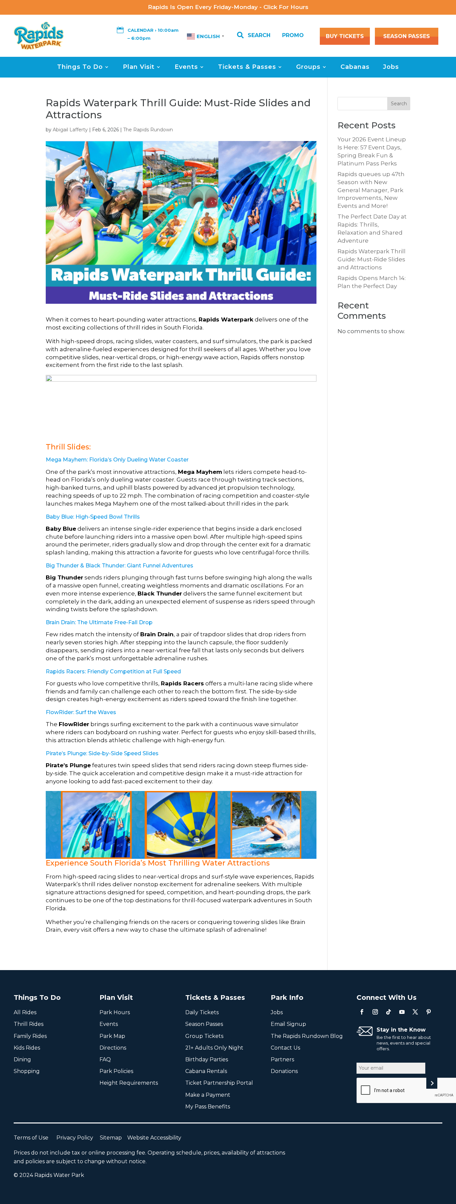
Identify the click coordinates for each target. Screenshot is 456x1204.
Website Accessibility (154, 1137)
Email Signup (288, 1024)
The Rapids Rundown (148, 130)
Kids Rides (27, 1048)
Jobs (391, 67)
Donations (284, 1071)
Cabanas (355, 67)
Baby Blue (59, 517)
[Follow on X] (415, 1012)
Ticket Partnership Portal (219, 1083)
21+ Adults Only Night (214, 1048)
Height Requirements (128, 1083)
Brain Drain (60, 622)
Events (186, 67)
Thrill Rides (28, 1024)
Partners (282, 1059)
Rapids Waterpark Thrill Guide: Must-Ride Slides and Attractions (371, 259)
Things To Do (80, 67)
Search (399, 104)
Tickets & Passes (247, 67)
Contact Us (285, 1048)
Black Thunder (105, 565)
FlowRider (59, 712)
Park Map (112, 1036)
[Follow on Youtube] (402, 1012)
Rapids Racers (65, 671)
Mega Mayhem (66, 459)
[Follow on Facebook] (362, 1012)
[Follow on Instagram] (375, 1012)
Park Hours (114, 1012)
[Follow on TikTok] (388, 1012)
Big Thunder (62, 565)
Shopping (27, 1071)
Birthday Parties (206, 1059)
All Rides (25, 1012)
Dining (22, 1059)
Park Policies (116, 1071)
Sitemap (113, 1137)
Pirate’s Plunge (66, 753)
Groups (308, 67)
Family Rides (30, 1036)
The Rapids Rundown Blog (307, 1036)
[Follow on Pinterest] (428, 1012)
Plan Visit (139, 67)
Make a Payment (207, 1095)
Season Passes (204, 1024)
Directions (112, 1048)
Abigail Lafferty (70, 130)
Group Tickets (204, 1036)
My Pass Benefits (207, 1106)
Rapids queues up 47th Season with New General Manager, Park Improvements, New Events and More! (371, 190)
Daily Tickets (202, 1012)
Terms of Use (35, 1137)
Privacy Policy (78, 1137)
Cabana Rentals (206, 1071)
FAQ (105, 1059)
